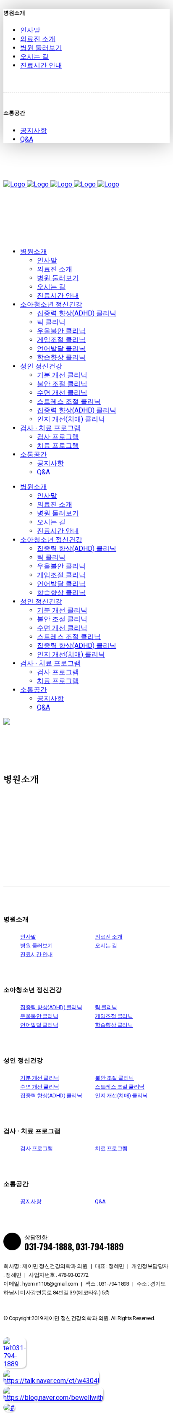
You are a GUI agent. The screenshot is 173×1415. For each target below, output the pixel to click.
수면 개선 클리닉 (39, 1087)
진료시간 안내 (41, 65)
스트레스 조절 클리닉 (119, 1087)
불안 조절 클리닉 (114, 1078)
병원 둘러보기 (41, 48)
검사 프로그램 (36, 1148)
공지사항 (33, 130)
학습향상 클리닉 (114, 1025)
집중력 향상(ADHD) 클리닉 (51, 1007)
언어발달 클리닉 (39, 1025)
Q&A (26, 139)
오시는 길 (34, 56)
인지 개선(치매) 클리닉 (121, 1095)
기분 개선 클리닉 (39, 1078)
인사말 (30, 30)
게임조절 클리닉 (114, 1016)
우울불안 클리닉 (39, 1016)
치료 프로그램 (111, 1148)
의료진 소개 (37, 39)
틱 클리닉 (106, 1007)
